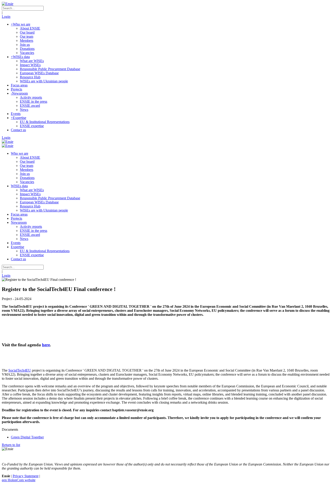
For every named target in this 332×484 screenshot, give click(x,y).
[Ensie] (7, 4)
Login (6, 17)
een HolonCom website (18, 480)
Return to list (11, 445)
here (46, 344)
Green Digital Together (27, 437)
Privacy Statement (25, 476)
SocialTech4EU (19, 370)
